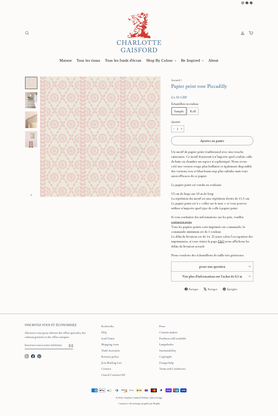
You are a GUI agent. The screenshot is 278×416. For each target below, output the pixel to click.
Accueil (175, 80)
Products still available (172, 338)
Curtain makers (168, 332)
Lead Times (108, 338)
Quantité (175, 122)
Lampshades (166, 344)
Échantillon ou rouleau (184, 104)
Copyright (165, 356)
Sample (179, 111)
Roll (193, 111)
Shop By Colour (160, 60)
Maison (66, 60)
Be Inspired (191, 60)
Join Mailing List (111, 362)
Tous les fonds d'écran (123, 60)
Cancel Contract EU (113, 375)
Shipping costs (110, 344)
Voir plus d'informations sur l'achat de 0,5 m (212, 276)
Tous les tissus (88, 60)
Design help (166, 362)
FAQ (104, 332)
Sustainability (167, 350)
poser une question (212, 266)
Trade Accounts (110, 350)
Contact (106, 368)
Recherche (107, 326)
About (213, 60)
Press (162, 326)
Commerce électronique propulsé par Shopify (139, 403)
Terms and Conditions (172, 368)
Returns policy (110, 356)
